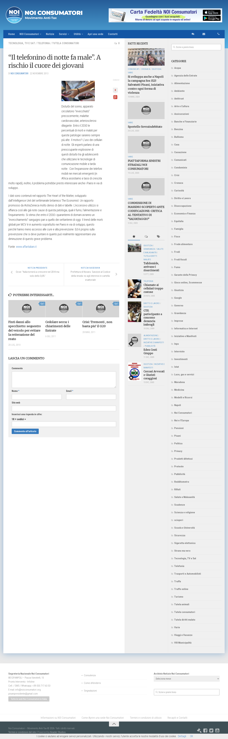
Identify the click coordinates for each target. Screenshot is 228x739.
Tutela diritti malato (184, 619)
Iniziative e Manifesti (185, 336)
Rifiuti (177, 489)
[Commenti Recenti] (146, 236)
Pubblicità (179, 474)
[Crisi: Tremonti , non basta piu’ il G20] (100, 308)
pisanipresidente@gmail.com (23, 693)
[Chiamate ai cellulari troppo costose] (134, 288)
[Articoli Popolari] (134, 236)
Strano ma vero (182, 550)
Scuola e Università (184, 527)
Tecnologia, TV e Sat (21, 43)
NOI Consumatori (29, 34)
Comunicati (180, 159)
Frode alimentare (183, 244)
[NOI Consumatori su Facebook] (205, 730)
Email (69, 391)
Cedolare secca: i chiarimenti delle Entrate (57, 326)
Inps (176, 343)
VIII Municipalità (182, 642)
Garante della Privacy (185, 274)
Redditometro (181, 481)
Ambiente (179, 90)
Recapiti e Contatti (177, 717)
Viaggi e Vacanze (183, 635)
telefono (214, 34)
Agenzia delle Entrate (185, 75)
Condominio (180, 167)
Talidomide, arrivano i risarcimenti (151, 267)
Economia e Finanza (184, 213)
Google (178, 297)
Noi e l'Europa (181, 420)
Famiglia (178, 228)
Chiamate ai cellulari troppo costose (153, 288)
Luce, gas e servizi (184, 374)
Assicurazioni (181, 113)
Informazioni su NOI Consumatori (58, 717)
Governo (178, 305)
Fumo (177, 267)
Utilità (77, 34)
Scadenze (179, 504)
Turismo (178, 596)
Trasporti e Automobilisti (187, 573)
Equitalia (178, 221)
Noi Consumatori (183, 412)
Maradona (179, 382)
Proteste (179, 466)
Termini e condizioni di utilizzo (146, 717)
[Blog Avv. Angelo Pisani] (199, 730)
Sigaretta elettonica (184, 543)
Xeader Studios (58, 732)
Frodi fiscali (180, 259)
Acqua (177, 67)
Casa (176, 144)
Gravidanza (180, 313)
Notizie (50, 34)
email (202, 34)
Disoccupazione (182, 205)
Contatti (113, 34)
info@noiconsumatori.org (28, 689)
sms (192, 34)
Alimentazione (182, 83)
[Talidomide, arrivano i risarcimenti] (134, 248)
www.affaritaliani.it (26, 246)
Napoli (177, 405)
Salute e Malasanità (184, 497)
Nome (15, 391)
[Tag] (158, 236)
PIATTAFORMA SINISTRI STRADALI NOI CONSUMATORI (144, 164)
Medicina (179, 389)
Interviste (179, 351)
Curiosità (179, 190)
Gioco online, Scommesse (188, 282)
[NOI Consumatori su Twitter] (211, 730)
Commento (17, 368)
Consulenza (90, 675)
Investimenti (181, 359)
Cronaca (178, 182)
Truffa (177, 581)
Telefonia (43, 43)
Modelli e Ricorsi (183, 397)
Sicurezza (179, 535)
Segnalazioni (90, 690)
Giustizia (179, 290)
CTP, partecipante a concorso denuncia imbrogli (153, 317)
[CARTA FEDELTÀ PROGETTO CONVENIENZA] (165, 15)
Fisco (177, 236)
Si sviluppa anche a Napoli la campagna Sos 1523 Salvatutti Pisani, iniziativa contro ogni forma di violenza (146, 84)
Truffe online (181, 589)
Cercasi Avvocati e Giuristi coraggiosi (154, 375)
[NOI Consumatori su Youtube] (217, 730)
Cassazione (180, 152)
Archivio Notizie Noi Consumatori (171, 673)
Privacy (178, 451)
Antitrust (179, 98)
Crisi (176, 175)
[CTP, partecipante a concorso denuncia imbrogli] (134, 312)
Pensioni (179, 428)
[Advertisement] (33, 128)
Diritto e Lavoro (182, 198)
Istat (176, 366)
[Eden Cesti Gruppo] (134, 340)
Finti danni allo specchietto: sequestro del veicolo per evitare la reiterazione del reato (24, 330)
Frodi (177, 251)
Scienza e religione (184, 512)
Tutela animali (181, 604)
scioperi (178, 520)
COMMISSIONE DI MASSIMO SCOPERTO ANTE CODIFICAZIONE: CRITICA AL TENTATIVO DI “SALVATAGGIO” (146, 211)
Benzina (178, 129)
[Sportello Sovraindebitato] (146, 110)
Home (11, 34)
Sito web (16, 402)
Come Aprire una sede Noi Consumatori (103, 717)
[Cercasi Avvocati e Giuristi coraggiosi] (134, 371)
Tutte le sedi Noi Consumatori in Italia (29, 699)
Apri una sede (95, 34)
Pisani (177, 435)
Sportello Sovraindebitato (145, 126)
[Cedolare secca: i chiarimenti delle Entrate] (63, 308)
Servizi (63, 34)
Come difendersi (92, 683)
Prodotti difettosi (183, 458)
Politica (178, 443)
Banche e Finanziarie (185, 121)
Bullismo (179, 136)
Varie (177, 627)
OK (191, 736)
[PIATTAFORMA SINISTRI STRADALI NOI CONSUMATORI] (146, 144)
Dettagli (182, 736)
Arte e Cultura (181, 106)
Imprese (178, 320)
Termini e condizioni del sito (22, 732)
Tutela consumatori (65, 43)
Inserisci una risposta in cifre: (27, 414)
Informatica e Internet (186, 328)
